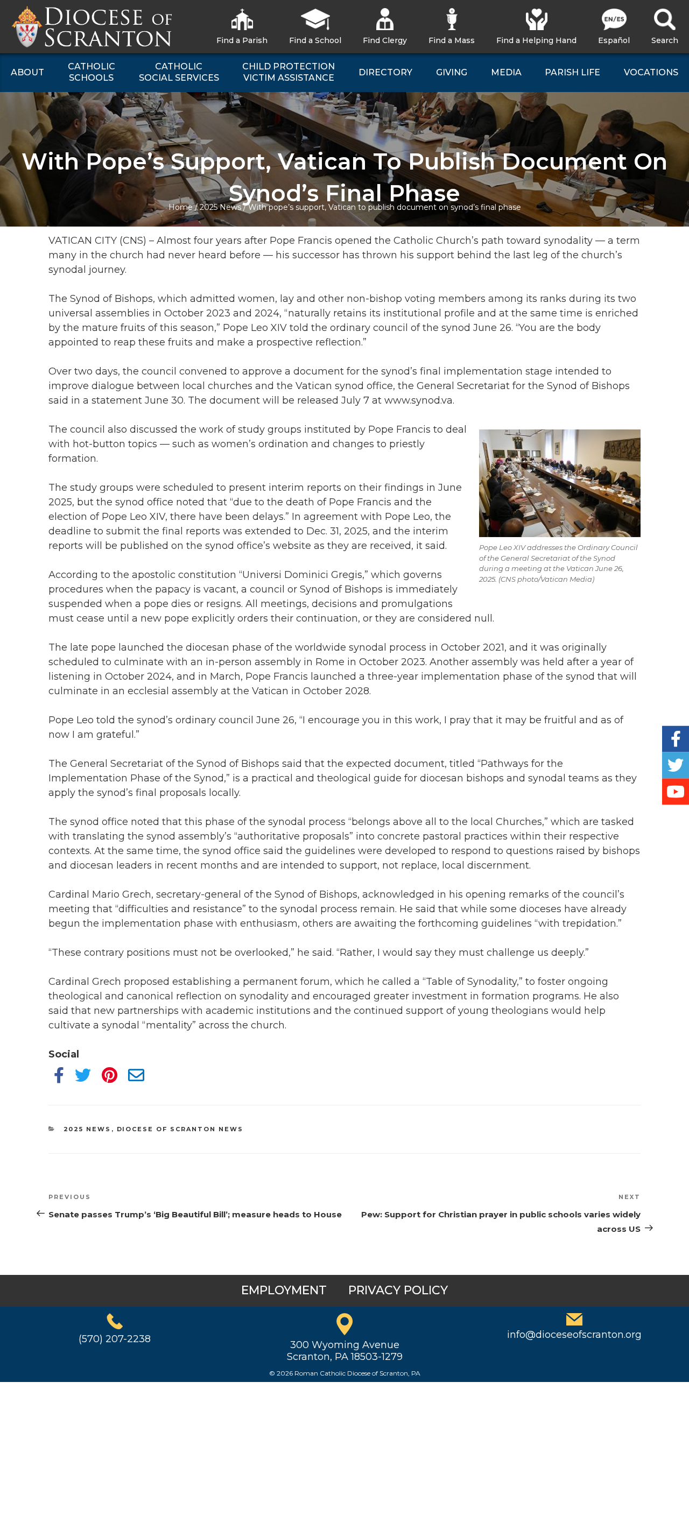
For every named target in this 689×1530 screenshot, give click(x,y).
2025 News (220, 207)
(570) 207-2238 (115, 1339)
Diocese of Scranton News (180, 1129)
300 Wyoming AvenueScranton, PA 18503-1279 (345, 1351)
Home (180, 207)
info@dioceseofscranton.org (574, 1335)
